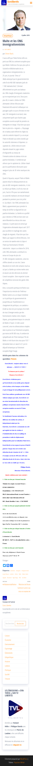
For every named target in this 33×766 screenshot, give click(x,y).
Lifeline (16, 574)
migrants (4, 577)
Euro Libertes (7, 49)
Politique (8, 670)
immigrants (18, 570)
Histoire (7, 661)
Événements (8, 653)
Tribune (7, 678)
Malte (20, 574)
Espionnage (8, 648)
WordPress (23, 758)
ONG (20, 577)
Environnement (9, 644)
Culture (7, 635)
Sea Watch (24, 577)
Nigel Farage (15, 577)
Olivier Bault (9, 53)
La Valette (12, 574)
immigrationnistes (25, 570)
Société (7, 674)
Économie (8, 640)
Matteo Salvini (25, 574)
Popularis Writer (19, 762)
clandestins (12, 570)
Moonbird (9, 577)
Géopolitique (8, 36)
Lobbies (7, 665)
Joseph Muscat (6, 574)
